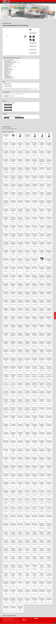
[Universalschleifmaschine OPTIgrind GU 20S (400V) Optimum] (20, 600)
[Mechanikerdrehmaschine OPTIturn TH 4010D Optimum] (34, 393)
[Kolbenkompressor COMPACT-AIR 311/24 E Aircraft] (34, 335)
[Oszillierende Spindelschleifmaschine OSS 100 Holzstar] (13, 401)
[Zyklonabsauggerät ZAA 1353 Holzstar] (13, 608)
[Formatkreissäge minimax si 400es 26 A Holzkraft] (42, 227)
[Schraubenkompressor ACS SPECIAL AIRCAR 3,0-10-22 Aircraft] (20, 492)
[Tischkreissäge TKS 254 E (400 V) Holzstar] (34, 583)
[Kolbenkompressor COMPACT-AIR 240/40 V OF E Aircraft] (20, 335)
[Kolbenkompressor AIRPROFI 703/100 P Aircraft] (27, 302)
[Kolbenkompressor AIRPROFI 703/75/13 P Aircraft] (6, 310)
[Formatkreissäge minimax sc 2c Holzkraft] (6, 219)
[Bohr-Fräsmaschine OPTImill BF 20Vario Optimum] (42, 136)
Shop (27, 2)
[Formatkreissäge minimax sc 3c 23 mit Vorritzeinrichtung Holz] (34, 219)
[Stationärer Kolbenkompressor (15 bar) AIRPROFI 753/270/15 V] (42, 542)
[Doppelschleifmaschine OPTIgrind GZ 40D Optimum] (34, 186)
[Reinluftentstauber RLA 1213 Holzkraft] (6, 418)
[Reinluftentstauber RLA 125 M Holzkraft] (27, 418)
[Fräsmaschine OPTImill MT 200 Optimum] (34, 252)
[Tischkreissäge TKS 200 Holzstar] (20, 583)
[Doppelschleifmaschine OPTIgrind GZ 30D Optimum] (20, 186)
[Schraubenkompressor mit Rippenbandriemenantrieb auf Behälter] (6, 509)
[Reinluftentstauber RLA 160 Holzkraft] (13, 426)
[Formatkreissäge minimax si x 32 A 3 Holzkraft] (6, 252)
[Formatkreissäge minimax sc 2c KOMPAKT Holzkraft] (13, 219)
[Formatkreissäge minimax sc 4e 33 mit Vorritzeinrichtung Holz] (34, 227)
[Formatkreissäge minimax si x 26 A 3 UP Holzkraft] (34, 244)
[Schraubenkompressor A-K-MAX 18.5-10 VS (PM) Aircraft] (42, 459)
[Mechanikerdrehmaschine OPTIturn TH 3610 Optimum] (13, 393)
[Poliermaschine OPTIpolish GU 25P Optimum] (34, 401)
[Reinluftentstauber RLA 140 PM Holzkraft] (6, 426)
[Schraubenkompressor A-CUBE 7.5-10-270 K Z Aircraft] (13, 459)
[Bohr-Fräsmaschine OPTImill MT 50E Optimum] (6, 161)
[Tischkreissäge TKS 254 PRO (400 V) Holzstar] (49, 583)
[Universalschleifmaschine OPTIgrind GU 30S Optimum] (34, 600)
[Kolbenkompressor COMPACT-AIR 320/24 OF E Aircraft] (42, 335)
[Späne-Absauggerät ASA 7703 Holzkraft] (34, 525)
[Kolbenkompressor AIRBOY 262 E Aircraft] (20, 277)
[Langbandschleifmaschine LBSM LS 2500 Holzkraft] (20, 368)
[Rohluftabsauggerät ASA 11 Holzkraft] (42, 434)
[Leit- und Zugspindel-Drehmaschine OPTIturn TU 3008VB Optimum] (13, 376)
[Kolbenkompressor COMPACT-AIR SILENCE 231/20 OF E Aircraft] (27, 343)
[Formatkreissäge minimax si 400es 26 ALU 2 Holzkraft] (49, 227)
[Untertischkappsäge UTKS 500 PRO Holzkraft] (42, 600)
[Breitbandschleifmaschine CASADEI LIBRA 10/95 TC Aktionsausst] (34, 161)
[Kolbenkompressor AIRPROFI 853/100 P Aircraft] (13, 310)
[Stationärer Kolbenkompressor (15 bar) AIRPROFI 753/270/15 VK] (49, 542)
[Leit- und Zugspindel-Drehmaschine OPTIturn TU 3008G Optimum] (6, 376)
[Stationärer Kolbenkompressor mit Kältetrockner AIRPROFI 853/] (6, 567)
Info (32, 2)
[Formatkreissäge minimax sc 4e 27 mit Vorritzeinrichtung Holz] (20, 227)
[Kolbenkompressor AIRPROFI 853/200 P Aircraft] (20, 310)
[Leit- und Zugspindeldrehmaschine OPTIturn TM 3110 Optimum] (20, 376)
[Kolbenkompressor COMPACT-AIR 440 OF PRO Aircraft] (20, 343)
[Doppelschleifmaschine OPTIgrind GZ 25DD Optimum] (13, 186)
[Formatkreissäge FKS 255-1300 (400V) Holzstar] (27, 211)
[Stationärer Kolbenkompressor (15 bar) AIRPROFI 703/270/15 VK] (20, 542)
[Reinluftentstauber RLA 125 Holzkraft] (20, 418)
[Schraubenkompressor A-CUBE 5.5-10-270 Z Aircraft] (42, 451)
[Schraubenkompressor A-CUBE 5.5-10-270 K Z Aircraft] (34, 451)
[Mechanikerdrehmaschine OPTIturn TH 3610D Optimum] (20, 393)
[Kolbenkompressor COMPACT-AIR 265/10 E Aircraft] (27, 335)
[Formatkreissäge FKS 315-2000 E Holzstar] (42, 211)
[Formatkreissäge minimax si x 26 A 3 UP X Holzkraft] (42, 244)
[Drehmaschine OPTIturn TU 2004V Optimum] (49, 186)
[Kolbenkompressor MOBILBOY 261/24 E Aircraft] (49, 343)
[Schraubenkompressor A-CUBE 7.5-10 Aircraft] (49, 451)
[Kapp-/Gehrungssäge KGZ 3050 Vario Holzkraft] (42, 269)
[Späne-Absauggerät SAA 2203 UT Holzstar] (27, 517)
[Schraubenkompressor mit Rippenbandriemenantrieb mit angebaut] (49, 509)
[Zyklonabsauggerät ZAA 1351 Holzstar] (6, 608)
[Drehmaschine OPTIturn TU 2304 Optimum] (6, 194)
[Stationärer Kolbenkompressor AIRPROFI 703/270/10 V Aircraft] (20, 550)
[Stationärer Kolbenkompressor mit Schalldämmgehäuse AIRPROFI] (27, 567)
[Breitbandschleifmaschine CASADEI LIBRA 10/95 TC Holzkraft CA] (42, 161)
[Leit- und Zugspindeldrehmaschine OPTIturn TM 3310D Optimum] (42, 376)
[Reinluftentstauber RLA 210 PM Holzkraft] (13, 434)
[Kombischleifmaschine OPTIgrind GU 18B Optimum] (6, 360)
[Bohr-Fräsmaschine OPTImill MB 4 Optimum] (49, 136)
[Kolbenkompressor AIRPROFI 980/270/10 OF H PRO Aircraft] (49, 310)
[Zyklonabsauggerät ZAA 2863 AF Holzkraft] (20, 608)
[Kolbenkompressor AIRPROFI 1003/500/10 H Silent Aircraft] (27, 285)
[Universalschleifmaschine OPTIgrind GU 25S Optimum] (27, 600)
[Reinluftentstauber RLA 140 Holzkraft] (42, 418)
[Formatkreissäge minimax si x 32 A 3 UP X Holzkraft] (20, 252)
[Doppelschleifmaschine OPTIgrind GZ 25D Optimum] (6, 186)
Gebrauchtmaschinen (17, 2)
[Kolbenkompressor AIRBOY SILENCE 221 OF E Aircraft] (42, 277)
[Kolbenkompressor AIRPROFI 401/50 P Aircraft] (42, 285)
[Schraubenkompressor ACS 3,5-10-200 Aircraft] (27, 484)
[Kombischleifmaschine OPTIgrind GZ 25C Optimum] (49, 360)
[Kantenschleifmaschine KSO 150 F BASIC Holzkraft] (49, 252)
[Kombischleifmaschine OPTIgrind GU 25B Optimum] (27, 360)
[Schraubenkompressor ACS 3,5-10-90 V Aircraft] (49, 484)
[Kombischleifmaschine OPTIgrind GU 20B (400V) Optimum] (20, 360)
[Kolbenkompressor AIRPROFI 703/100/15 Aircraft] (34, 302)
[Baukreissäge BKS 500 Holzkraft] (6, 136)
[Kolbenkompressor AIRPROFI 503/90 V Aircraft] (6, 302)
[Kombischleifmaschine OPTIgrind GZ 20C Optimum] (34, 360)
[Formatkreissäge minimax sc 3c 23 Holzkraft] (27, 219)
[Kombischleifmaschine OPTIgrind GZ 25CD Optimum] (6, 368)
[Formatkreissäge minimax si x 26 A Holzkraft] (49, 244)
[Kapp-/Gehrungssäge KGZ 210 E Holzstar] (20, 269)
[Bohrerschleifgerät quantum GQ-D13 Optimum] (27, 161)
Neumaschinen (11, 2)
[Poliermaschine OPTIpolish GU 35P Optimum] (42, 401)
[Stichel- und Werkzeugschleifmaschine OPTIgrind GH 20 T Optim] (49, 575)
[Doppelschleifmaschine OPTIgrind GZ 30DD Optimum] (27, 186)
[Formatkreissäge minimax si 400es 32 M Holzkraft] (20, 244)
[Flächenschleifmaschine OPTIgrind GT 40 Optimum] (13, 211)
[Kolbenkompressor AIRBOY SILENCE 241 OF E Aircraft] (49, 277)
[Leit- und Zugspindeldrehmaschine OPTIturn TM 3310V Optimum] (49, 376)
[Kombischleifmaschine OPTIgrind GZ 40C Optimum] (13, 368)
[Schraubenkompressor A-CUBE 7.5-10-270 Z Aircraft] (20, 459)
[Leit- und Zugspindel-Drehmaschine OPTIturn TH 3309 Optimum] (34, 368)
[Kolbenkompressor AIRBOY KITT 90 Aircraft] (27, 277)
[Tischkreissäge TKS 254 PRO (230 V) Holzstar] (42, 583)
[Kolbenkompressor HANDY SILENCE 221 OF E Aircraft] (34, 343)
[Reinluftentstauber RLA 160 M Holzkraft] (20, 426)
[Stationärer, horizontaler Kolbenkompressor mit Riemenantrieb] (42, 567)
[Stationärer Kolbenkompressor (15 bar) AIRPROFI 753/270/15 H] (34, 542)
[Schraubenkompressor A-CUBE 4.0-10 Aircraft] (13, 451)
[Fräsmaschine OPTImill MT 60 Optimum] (42, 252)
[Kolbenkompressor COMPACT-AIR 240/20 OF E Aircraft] (13, 335)
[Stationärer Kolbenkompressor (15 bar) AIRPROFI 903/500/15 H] (13, 550)
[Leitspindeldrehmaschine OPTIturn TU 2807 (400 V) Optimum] (6, 393)
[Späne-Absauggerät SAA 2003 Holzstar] (20, 517)
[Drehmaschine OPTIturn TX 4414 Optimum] (42, 194)
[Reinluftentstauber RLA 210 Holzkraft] (49, 426)
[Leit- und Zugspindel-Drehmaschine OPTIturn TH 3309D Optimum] (42, 368)
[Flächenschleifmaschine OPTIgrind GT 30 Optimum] (6, 211)
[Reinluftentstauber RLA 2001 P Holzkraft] (42, 426)
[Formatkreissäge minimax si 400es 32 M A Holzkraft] (13, 244)
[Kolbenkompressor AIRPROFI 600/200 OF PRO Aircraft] (20, 302)
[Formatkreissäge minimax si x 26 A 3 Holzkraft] (27, 244)
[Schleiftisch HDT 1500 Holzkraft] (6, 451)
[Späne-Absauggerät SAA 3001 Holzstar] (34, 517)
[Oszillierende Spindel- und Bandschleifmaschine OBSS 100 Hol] (6, 401)
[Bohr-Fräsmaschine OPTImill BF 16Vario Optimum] (27, 136)
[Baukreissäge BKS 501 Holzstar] (13, 136)
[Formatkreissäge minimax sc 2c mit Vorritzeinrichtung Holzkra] (20, 219)
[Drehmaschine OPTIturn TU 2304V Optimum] (13, 194)
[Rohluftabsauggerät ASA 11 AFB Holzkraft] (34, 434)
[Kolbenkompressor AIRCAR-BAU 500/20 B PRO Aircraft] (20, 285)
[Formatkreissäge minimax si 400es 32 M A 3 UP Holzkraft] (6, 244)
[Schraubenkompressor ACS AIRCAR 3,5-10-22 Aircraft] (6, 492)
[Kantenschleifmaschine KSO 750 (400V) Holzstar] (6, 269)
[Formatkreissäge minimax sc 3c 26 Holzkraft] (42, 219)
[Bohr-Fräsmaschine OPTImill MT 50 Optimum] (49, 153)
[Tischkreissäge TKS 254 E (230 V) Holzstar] (27, 583)
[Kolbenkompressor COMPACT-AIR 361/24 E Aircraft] (13, 343)
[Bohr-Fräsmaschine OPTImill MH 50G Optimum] (34, 153)
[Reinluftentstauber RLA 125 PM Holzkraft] (34, 418)
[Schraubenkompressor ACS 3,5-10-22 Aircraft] (42, 484)
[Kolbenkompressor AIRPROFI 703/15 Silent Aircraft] (42, 302)
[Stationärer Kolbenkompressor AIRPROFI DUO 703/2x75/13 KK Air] (49, 550)
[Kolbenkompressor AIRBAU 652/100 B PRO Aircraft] (49, 269)
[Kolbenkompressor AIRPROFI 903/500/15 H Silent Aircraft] (42, 310)
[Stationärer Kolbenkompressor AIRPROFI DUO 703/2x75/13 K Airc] (42, 550)
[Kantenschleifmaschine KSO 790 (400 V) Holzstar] (13, 269)
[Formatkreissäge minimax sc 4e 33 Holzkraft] (27, 227)
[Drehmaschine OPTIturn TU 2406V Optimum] (34, 194)
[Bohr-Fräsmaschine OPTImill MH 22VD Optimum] (20, 153)
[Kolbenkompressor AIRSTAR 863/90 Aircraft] (6, 335)
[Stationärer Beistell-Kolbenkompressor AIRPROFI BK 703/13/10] (49, 525)
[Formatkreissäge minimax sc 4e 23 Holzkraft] (6, 227)
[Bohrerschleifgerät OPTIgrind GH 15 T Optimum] (20, 161)
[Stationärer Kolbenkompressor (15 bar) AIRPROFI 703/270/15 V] (13, 542)
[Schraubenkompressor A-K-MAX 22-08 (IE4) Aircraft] (49, 459)
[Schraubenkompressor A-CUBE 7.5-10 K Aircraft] (6, 459)
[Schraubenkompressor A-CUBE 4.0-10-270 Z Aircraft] (20, 451)
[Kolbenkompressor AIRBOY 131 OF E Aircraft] (6, 277)
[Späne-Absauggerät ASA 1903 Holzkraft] (13, 525)
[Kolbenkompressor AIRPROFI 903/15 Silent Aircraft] (34, 310)
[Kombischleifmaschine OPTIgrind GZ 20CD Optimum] (42, 360)
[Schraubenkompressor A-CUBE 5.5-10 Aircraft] (27, 451)
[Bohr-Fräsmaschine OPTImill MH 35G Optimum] (27, 153)
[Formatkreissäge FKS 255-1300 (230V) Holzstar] (20, 211)
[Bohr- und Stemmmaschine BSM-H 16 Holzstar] (20, 136)
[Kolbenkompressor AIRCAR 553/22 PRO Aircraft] (13, 285)
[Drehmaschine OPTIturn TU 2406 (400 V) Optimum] (27, 194)
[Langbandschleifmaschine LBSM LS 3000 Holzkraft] (27, 368)
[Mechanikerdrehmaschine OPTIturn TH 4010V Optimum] (42, 393)
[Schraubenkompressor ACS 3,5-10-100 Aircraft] (20, 484)
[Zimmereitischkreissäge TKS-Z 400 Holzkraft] (49, 600)
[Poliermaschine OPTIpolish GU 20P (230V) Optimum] (20, 401)
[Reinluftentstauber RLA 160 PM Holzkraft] (27, 426)
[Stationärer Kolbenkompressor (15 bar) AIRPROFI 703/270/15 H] (6, 542)
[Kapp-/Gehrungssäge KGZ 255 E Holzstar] (34, 269)
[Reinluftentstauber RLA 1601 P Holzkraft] (34, 426)
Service (38, 2)
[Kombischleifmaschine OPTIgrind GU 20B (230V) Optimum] (13, 360)
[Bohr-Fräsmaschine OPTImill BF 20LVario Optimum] (34, 136)
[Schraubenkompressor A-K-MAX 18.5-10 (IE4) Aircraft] (34, 459)
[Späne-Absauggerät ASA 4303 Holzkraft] (27, 525)
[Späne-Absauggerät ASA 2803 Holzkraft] (20, 525)
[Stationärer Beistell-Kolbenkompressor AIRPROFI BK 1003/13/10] (42, 525)
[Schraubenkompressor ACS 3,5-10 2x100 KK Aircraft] (6, 484)
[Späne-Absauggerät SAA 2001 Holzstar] (13, 517)
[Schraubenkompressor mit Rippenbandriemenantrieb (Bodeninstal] (27, 492)
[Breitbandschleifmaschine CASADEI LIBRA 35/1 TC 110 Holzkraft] (49, 161)
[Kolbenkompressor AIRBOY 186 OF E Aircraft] (13, 277)
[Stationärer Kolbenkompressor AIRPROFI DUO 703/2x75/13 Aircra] (34, 550)
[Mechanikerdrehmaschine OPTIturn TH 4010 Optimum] (27, 393)
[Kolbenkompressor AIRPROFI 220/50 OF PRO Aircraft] (34, 285)
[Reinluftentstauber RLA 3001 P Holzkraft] (27, 434)
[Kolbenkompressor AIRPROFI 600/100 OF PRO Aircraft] (13, 302)
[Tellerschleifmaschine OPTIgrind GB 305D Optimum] (6, 583)
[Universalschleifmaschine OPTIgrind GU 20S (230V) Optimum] (13, 600)
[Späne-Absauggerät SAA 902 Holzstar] (49, 517)
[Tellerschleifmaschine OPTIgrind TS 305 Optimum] (13, 583)
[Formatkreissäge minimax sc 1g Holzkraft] (49, 211)
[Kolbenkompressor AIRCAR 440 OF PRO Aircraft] (6, 285)
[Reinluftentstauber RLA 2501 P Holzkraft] (20, 434)
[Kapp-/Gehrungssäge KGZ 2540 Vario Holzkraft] (27, 269)
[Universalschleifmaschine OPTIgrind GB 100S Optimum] (6, 600)
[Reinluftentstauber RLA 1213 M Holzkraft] (13, 418)
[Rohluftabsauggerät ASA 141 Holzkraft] (49, 434)
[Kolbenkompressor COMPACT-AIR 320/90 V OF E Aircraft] (49, 335)
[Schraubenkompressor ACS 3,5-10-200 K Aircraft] (34, 484)
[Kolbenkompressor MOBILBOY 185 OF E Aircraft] (42, 343)
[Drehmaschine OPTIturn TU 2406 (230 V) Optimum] (20, 194)
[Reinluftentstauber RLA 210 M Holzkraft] (6, 434)
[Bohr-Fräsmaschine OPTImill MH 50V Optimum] (42, 153)
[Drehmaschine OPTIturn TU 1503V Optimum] (42, 186)
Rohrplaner (22, 2)
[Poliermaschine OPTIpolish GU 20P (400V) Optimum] (27, 401)
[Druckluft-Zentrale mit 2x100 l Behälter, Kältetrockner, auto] (49, 194)
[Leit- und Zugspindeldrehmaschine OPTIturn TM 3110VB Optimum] (27, 376)
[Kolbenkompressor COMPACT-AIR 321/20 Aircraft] (6, 343)
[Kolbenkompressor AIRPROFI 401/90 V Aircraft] (49, 285)
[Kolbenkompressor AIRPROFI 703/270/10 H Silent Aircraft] (49, 302)
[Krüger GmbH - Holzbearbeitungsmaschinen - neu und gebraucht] (28, 11)
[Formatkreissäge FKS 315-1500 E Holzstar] (34, 211)
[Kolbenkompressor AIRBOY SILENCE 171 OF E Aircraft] (34, 277)
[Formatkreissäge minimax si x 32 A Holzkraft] (27, 252)
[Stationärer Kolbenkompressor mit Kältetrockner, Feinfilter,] (13, 567)
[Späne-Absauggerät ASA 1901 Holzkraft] (6, 525)
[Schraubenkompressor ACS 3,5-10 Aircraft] (13, 484)
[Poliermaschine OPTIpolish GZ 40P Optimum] (49, 401)
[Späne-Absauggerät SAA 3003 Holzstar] (42, 517)
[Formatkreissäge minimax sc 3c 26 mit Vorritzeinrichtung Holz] (49, 219)
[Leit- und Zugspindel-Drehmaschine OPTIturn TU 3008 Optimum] (49, 368)
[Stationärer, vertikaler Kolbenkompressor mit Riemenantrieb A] (20, 575)
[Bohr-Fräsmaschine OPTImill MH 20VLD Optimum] (6, 153)
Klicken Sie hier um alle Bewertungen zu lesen (9, 128)
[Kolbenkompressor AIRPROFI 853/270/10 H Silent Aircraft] (27, 310)
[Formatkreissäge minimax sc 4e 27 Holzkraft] (13, 227)
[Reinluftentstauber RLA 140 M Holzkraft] (49, 418)
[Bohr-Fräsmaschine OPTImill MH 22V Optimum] (13, 153)
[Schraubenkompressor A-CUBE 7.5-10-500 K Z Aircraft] (27, 459)
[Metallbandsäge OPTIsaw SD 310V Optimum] (49, 393)
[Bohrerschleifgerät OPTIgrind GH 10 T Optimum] (13, 161)
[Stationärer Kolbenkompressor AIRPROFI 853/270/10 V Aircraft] (27, 550)
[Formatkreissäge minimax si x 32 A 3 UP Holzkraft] (13, 252)
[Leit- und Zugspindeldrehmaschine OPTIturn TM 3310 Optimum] (34, 376)
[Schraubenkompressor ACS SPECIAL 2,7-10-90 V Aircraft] (13, 492)
